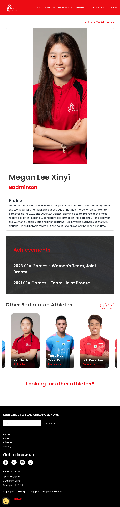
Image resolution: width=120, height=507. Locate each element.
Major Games (65, 7)
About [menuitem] (6, 438)
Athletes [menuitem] (7, 442)
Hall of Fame (97, 7)
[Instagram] (14, 462)
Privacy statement (13, 498)
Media (111, 7)
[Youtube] (22, 462)
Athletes (79, 7)
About (48, 7)
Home (39, 7)
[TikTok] (30, 462)
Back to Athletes (100, 22)
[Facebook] (5, 462)
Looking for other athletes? (60, 383)
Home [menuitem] (6, 434)
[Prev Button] (103, 306)
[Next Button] (111, 306)
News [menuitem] (6, 446)
